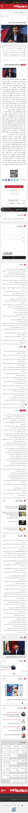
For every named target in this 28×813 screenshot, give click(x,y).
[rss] (4, 806)
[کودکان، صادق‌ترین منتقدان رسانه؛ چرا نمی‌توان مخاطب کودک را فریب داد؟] (22, 507)
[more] (4, 500)
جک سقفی (15, 775)
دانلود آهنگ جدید (15, 755)
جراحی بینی (6, 746)
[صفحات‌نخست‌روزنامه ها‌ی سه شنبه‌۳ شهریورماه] (14, 689)
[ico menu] (3, 6)
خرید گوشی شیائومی (23, 751)
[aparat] (19, 806)
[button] (18, 674)
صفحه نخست (22, 12)
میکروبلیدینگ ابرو (23, 769)
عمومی (15, 12)
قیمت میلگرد (23, 781)
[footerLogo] (18, 790)
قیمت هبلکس (23, 775)
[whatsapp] (17, 180)
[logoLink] (20, 6)
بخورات (7, 750)
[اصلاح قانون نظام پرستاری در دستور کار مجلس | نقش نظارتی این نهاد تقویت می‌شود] (23, 714)
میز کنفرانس (15, 781)
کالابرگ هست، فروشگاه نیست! (12, 518)
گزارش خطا (13, 190)
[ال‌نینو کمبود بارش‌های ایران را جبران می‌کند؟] (23, 735)
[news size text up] (3, 60)
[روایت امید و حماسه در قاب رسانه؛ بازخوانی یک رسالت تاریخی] (23, 667)
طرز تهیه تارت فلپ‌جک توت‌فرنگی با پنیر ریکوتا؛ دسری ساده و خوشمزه (13, 405)
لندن (18, 203)
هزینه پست (15, 750)
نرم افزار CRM (6, 757)
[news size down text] (8, 60)
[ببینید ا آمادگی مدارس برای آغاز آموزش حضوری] (14, 648)
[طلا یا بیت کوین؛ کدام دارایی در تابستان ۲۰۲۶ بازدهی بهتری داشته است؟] (22, 529)
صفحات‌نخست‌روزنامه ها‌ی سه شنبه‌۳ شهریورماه (16, 699)
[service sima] (17, 2)
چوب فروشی (23, 746)
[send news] (5, 16)
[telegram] (15, 180)
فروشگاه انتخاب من (14, 762)
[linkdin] (6, 180)
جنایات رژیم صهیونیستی (13, 200)
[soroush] (3, 180)
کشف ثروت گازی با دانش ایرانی (14, 730)
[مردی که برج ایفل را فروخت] (22, 522)
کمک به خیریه (6, 764)
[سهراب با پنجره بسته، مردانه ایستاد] (23, 721)
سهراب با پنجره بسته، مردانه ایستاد (14, 723)
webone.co (23, 761)
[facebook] (9, 180)
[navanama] (25, 2)
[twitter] (12, 180)
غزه (23, 203)
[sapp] (23, 806)
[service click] (14, 2)
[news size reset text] (5, 60)
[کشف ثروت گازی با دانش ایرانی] (23, 728)
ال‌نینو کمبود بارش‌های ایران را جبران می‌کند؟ (12, 734)
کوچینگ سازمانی (6, 772)
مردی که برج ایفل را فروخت (13, 521)
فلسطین (12, 203)
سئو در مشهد (6, 754)
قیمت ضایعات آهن (14, 769)
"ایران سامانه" (18, 802)
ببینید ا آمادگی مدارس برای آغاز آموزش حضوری (16, 657)
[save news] (8, 16)
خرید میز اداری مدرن (6, 776)
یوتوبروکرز (15, 746)
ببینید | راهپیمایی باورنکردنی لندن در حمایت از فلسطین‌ (14, 219)
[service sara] (21, 2)
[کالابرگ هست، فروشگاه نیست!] (22, 515)
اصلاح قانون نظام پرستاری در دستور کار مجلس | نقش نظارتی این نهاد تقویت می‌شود (11, 715)
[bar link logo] (3, 2)
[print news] (3, 16)
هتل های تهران (6, 761)
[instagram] (8, 806)
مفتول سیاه (7, 768)
